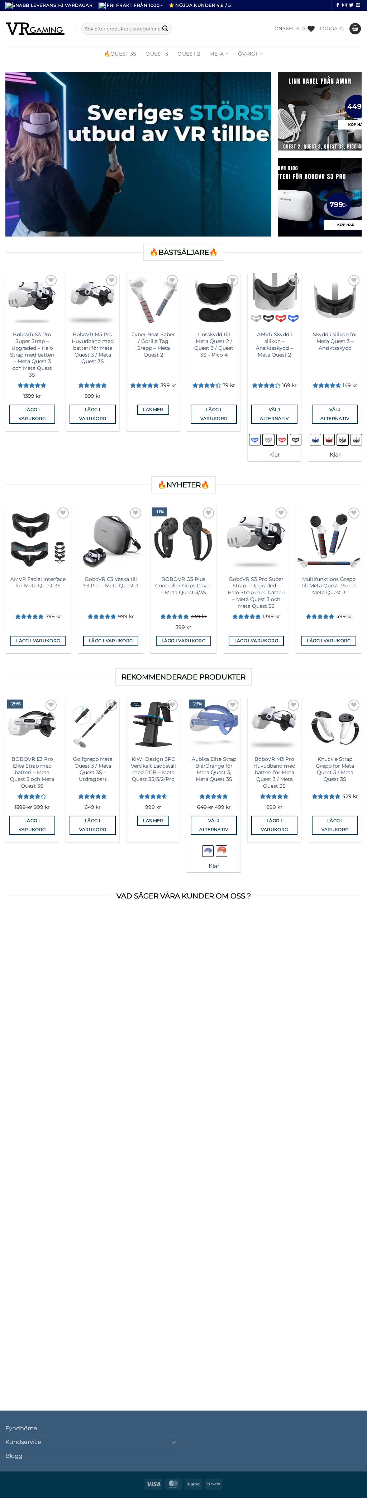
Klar (274, 454)
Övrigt (248, 54)
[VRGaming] (35, 28)
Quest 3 (157, 54)
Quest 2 (188, 54)
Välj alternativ (274, 414)
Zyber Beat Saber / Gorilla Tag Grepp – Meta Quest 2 (153, 344)
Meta (216, 54)
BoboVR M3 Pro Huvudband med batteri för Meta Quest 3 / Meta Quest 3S (93, 347)
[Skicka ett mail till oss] (358, 5)
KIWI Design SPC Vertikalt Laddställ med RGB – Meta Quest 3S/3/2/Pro (153, 769)
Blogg (14, 1455)
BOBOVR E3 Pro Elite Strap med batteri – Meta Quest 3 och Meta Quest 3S (32, 772)
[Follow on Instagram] (344, 5)
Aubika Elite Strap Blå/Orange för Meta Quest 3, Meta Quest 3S (214, 769)
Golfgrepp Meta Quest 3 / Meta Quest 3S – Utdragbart (93, 769)
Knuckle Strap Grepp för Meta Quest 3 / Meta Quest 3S (335, 769)
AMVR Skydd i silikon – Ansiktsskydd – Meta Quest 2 (274, 344)
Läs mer (153, 409)
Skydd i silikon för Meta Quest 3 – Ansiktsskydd (335, 341)
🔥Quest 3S (120, 54)
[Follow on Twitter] (351, 5)
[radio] (254, 439)
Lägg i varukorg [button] (32, 414)
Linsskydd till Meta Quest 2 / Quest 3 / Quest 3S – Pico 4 (213, 344)
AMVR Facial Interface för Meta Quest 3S (38, 582)
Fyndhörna (21, 1428)
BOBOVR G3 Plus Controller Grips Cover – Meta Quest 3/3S (183, 586)
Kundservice (23, 1442)
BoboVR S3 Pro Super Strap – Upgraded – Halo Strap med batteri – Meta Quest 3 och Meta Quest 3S (32, 354)
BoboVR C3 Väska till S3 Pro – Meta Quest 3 (110, 582)
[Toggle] (174, 1442)
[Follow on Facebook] (337, 5)
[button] (332, 28)
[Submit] (165, 29)
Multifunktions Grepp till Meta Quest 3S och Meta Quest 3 (329, 586)
